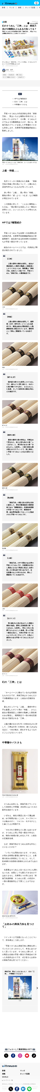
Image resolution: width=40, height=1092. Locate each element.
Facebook (11, 74)
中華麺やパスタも (20, 104)
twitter (4, 74)
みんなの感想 (34, 23)
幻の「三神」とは (20, 102)
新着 (3, 7)
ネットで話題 (30, 7)
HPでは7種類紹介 (20, 99)
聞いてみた (19, 74)
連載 (19, 7)
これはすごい (21, 77)
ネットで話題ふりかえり (9, 77)
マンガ (11, 7)
